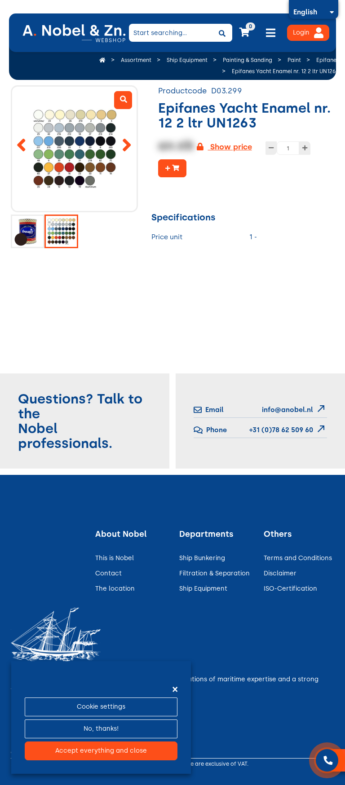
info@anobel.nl (287, 410)
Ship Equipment (203, 588)
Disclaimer (280, 573)
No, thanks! (101, 728)
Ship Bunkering (202, 558)
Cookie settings (101, 706)
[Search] (222, 33)
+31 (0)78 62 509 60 (280, 430)
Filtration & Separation (214, 573)
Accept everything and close (101, 750)
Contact (108, 573)
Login (301, 32)
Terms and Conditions (298, 558)
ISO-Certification (290, 588)
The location (115, 588)
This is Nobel (114, 558)
